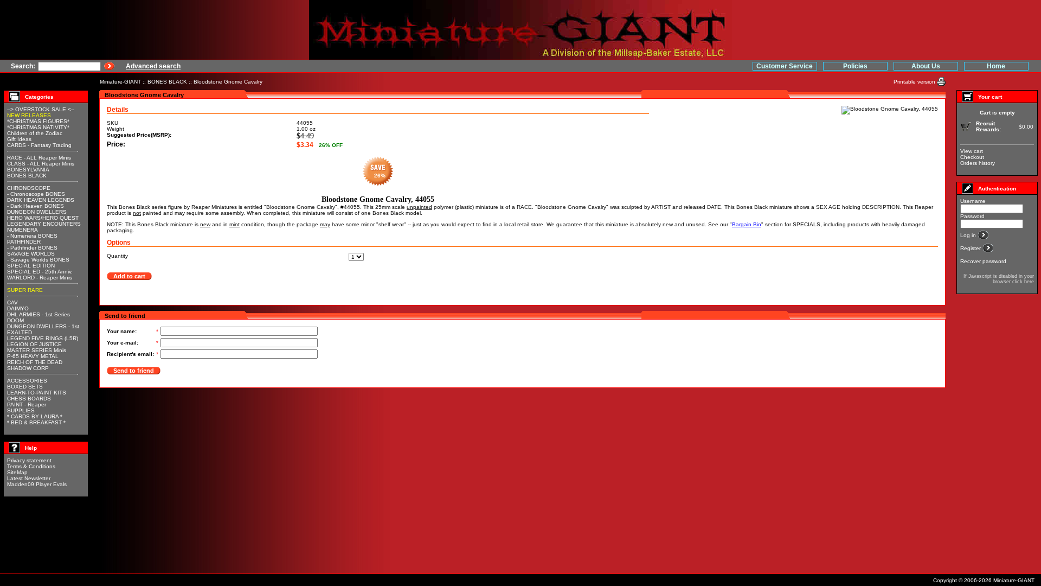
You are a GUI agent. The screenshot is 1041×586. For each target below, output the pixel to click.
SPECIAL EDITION (31, 266)
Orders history (977, 163)
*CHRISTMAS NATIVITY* (38, 127)
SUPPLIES (21, 410)
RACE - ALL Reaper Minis (39, 158)
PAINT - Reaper (26, 404)
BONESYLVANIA (28, 170)
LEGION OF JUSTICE (34, 344)
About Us (925, 66)
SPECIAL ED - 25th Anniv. (40, 272)
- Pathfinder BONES (32, 248)
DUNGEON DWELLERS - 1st (43, 326)
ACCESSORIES (27, 381)
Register (971, 248)
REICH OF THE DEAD (34, 362)
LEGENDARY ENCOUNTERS (44, 224)
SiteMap (17, 472)
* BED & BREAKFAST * (36, 422)
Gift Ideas (19, 139)
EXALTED (19, 332)
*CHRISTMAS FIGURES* (38, 121)
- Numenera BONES (32, 236)
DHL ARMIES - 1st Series (38, 314)
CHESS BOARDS (29, 399)
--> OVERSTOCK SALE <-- (40, 109)
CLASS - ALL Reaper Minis (40, 164)
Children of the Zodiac (34, 133)
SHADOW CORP (28, 368)
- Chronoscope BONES (36, 194)
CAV (12, 302)
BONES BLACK (167, 82)
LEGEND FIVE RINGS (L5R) (42, 338)
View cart (971, 151)
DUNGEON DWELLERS (37, 212)
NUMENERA (22, 230)
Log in (969, 235)
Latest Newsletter (28, 478)
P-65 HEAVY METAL (33, 356)
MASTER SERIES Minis (36, 350)
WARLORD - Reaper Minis (39, 278)
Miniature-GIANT (120, 82)
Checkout (972, 157)
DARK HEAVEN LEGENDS (40, 200)
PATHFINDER (24, 242)
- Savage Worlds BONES (38, 260)
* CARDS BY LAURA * (34, 416)
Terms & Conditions (31, 466)
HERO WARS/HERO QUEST (43, 218)
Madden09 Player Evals (37, 484)
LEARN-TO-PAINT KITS (36, 393)
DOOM (15, 320)
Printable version (915, 82)
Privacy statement (29, 460)
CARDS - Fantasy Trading (39, 145)
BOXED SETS (25, 387)
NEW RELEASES (29, 115)
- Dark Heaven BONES (35, 206)
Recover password (983, 261)
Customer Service (784, 66)
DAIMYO (18, 308)
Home (996, 66)
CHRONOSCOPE (28, 188)
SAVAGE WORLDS (31, 254)
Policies (855, 66)
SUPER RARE (25, 290)
